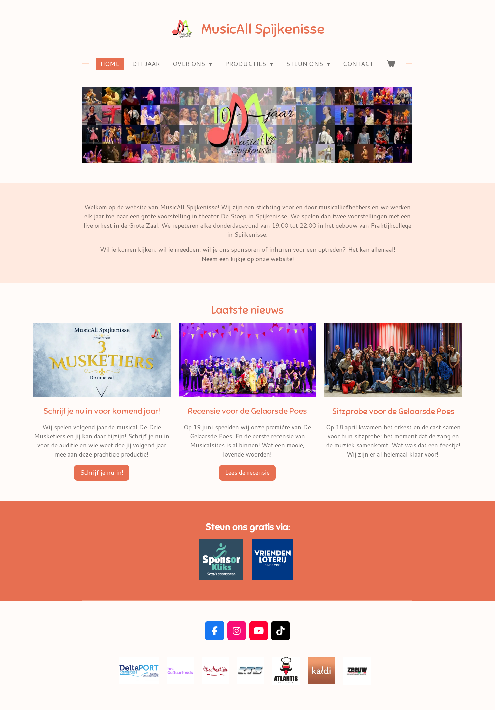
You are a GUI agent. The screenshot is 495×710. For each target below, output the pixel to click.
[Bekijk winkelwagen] (390, 64)
